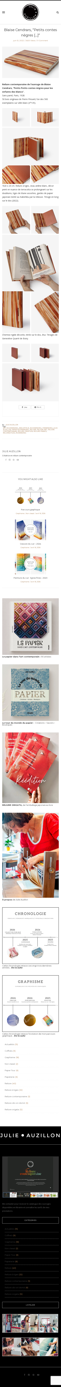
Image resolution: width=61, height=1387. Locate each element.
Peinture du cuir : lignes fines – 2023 (30, 578)
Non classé (30, 513)
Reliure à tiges (11, 1090)
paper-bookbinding (20, 429)
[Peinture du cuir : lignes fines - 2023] (30, 565)
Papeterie (10, 1077)
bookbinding (36, 428)
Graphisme (20, 513)
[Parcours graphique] (30, 496)
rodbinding (21, 433)
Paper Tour (10, 1070)
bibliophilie (24, 428)
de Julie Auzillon (15, 899)
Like (25, 407)
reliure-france (40, 431)
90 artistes (26, 656)
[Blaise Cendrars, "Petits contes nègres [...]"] (30, 64)
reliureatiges (9, 433)
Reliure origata (12, 1109)
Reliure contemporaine (16, 1096)
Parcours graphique (30, 509)
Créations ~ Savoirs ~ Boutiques (28, 724)
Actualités (9, 1044)
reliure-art (42, 429)
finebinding (47, 428)
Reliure (8, 1083)
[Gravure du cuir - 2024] (30, 530)
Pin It (39, 407)
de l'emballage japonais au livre (27, 805)
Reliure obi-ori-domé (15, 1103)
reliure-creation (25, 431)
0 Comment (42, 40)
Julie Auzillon (12, 425)
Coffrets (8, 1051)
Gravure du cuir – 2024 (30, 544)
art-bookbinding (10, 428)
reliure (33, 429)
